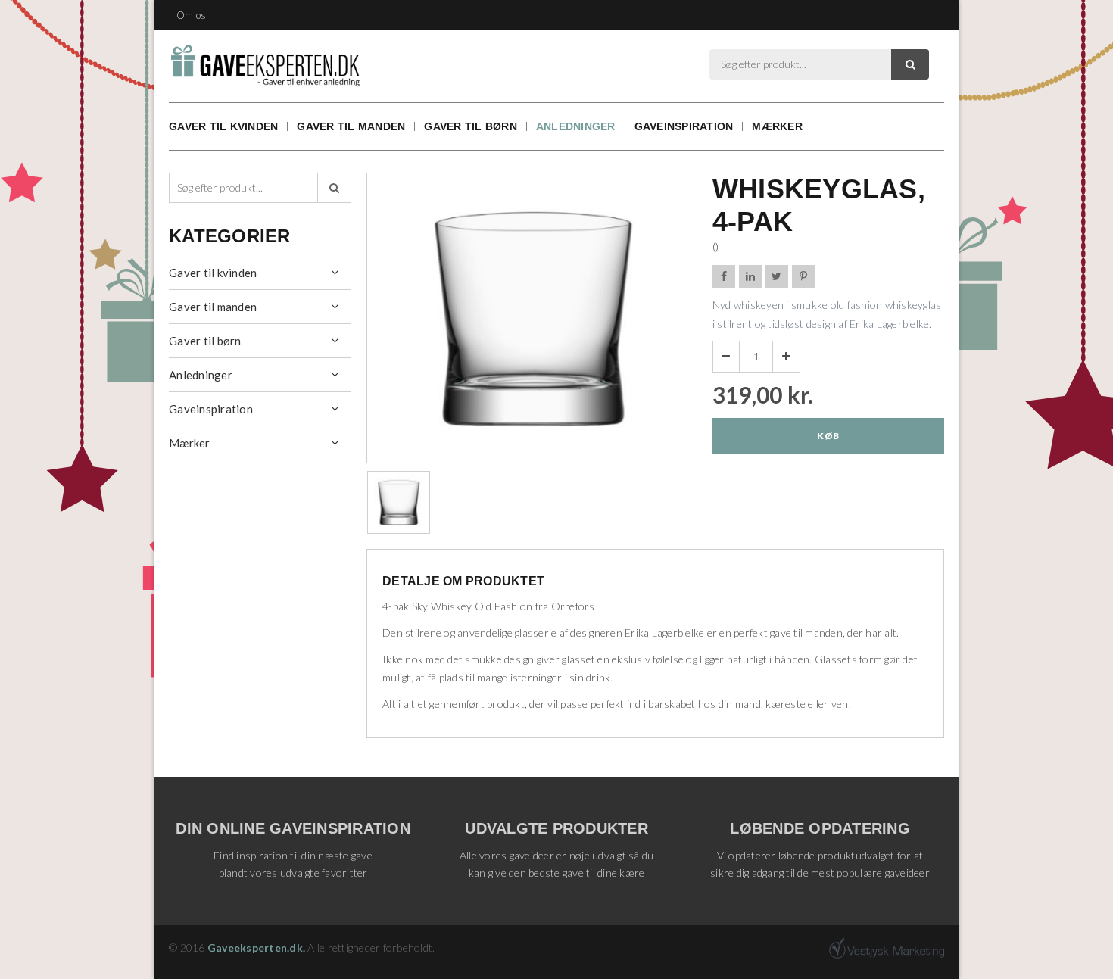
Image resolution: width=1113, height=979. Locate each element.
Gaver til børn (470, 126)
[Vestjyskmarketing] (886, 948)
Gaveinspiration (684, 126)
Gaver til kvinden (223, 126)
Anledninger (576, 126)
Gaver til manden (351, 126)
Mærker (777, 126)
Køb (828, 435)
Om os (191, 15)
